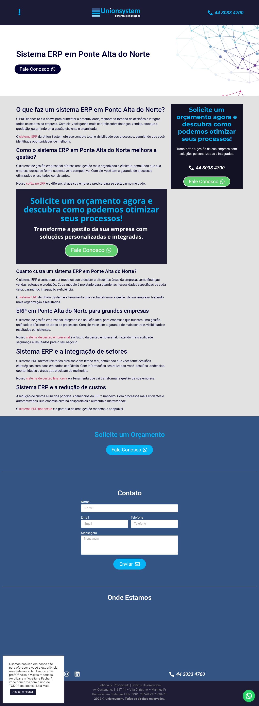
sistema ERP (28, 136)
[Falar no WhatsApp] (249, 696)
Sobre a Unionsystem (146, 685)
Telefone (137, 517)
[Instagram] (66, 674)
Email (85, 517)
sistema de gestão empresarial (48, 337)
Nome (85, 502)
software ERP (35, 183)
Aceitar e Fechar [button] (23, 691)
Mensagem (89, 533)
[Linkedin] (77, 674)
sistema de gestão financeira (46, 378)
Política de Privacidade (114, 685)
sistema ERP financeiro (35, 409)
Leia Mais (42, 686)
